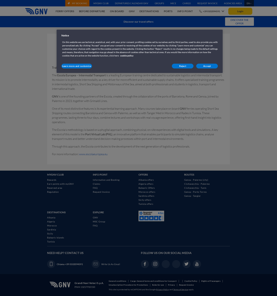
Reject (182, 66)
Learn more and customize (76, 66)
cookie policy (126, 55)
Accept (207, 66)
